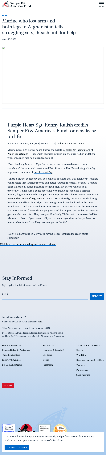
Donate (8, 385)
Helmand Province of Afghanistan (26, 198)
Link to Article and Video (70, 143)
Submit (97, 296)
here (40, 321)
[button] (101, 4)
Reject (23, 447)
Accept (10, 447)
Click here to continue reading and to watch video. (28, 244)
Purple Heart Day (43, 172)
